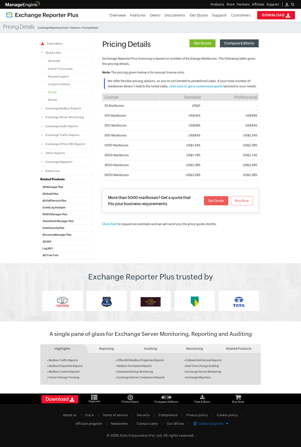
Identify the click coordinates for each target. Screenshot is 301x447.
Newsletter (119, 423)
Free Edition (54, 43)
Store (231, 4)
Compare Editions (59, 84)
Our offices (175, 423)
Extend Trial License (60, 68)
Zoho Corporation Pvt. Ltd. (141, 435)
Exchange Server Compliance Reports (141, 377)
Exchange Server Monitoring (203, 371)
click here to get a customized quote (196, 86)
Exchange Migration (198, 377)
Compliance (168, 415)
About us (69, 415)
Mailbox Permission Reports (134, 366)
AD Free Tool (50, 255)
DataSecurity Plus (53, 228)
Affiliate (258, 4)
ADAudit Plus (50, 193)
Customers (241, 15)
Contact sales (147, 423)
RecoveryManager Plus (57, 234)
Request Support (58, 76)
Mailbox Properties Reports (66, 366)
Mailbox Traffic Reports (63, 360)
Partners (243, 4)
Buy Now (242, 200)
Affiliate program (89, 423)
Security (143, 415)
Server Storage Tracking (64, 377)
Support (219, 15)
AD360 (47, 241)
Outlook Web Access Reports (203, 360)
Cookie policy (227, 415)
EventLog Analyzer (54, 207)
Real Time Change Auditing (202, 366)
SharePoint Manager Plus (58, 221)
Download (274, 15)
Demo (155, 15)
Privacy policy (197, 415)
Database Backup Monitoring (135, 371)
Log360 (47, 248)
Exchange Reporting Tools (53, 27)
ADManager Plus (53, 187)
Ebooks (52, 99)
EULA (89, 415)
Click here (109, 224)
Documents (175, 15)
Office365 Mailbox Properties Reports (140, 360)
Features (138, 15)
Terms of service (115, 415)
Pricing (52, 92)
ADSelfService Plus (54, 200)
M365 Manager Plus (55, 214)
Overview (118, 15)
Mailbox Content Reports (64, 371)
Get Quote (199, 15)
